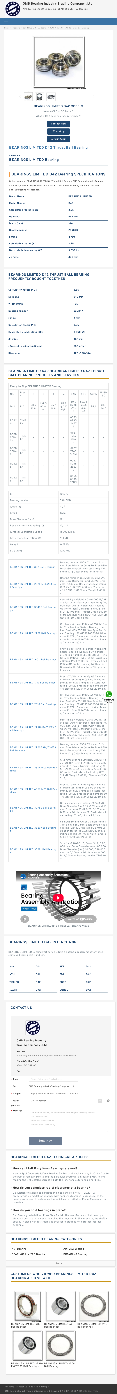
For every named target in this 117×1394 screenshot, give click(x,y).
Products (16, 28)
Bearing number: (19, 230)
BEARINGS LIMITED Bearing (35, 28)
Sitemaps (44, 1387)
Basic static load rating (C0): (26, 250)
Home (6, 28)
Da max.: (14, 216)
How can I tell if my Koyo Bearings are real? (45, 1169)
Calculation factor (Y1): (23, 243)
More (59, 1263)
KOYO (63, 982)
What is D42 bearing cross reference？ (58, 116)
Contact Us (21, 1387)
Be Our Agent (59, 139)
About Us (9, 1387)
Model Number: (18, 203)
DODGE (64, 990)
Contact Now (58, 123)
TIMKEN (14, 982)
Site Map (33, 1387)
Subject (16, 1093)
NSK (12, 966)
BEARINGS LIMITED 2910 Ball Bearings (33, 704)
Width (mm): (16, 223)
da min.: (14, 257)
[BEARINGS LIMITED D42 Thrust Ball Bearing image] (58, 61)
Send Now (45, 1141)
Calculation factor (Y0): (23, 210)
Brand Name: (17, 196)
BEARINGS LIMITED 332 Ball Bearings (32, 567)
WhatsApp (59, 131)
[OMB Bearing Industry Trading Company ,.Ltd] (12, 8)
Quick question (15, 1103)
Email (15, 1079)
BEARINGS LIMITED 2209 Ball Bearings (33, 633)
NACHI (13, 990)
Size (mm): (14, 353)
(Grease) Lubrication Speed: (25, 346)
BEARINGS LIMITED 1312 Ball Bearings (33, 682)
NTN (12, 974)
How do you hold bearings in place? (39, 1210)
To (14, 1086)
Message (16, 1111)
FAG (62, 974)
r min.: (13, 237)
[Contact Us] (109, 697)
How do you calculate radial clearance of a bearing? (51, 1188)
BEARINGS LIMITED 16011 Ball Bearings (33, 659)
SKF (62, 966)
